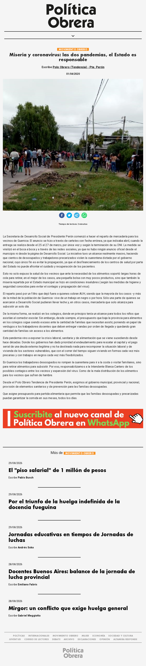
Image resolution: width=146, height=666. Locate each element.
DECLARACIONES (87, 639)
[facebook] (62, 215)
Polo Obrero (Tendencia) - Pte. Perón (78, 67)
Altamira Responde (125, 639)
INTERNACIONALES (38, 636)
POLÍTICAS (19, 636)
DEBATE (56, 639)
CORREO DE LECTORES (36, 639)
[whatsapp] (84, 215)
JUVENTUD (15, 639)
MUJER (85, 636)
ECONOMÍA (98, 636)
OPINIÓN (104, 639)
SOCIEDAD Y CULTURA (120, 636)
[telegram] (77, 215)
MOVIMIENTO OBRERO (73, 49)
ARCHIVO (69, 639)
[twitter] (69, 215)
